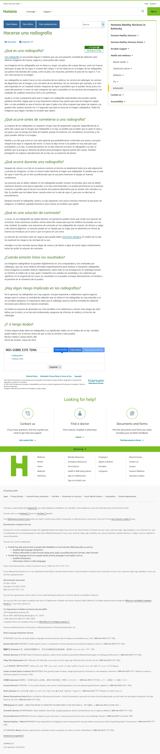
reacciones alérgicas (71, 236)
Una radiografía (12, 57)
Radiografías (17, 355)
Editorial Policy (31, 376)
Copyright (78, 376)
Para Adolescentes (48, 24)
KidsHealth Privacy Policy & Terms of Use (56, 376)
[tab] (94, 350)
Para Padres (11, 24)
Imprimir (26, 42)
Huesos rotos (17, 358)
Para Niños (28, 24)
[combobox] (93, 24)
